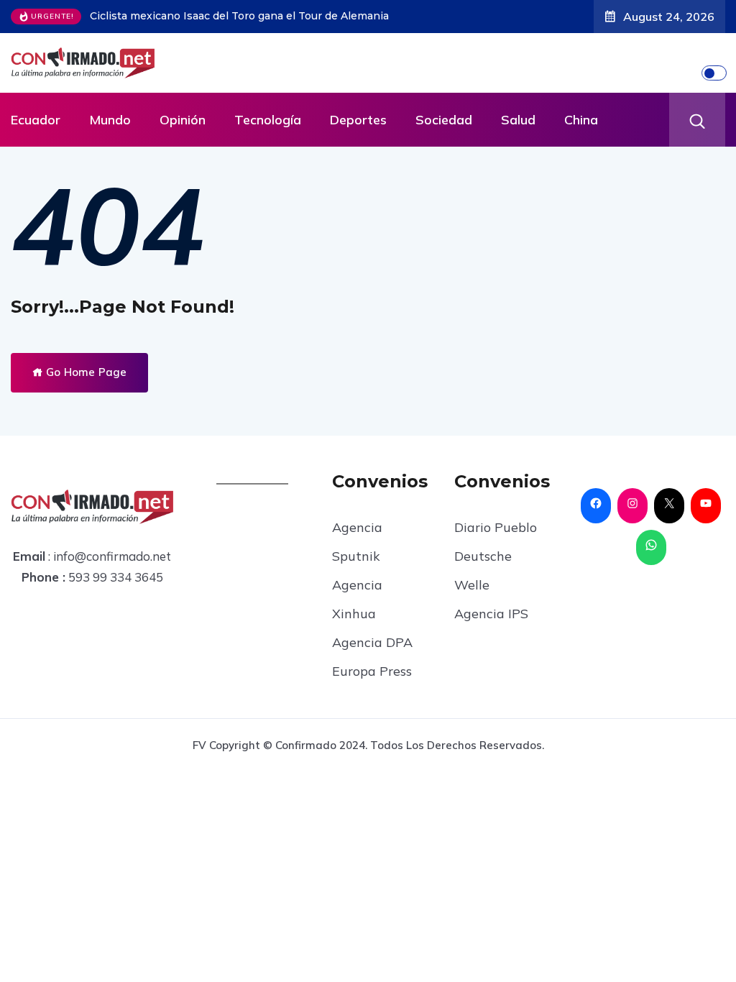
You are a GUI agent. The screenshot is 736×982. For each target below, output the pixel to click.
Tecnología (267, 119)
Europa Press (372, 671)
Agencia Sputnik (357, 541)
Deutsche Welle (483, 570)
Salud (518, 119)
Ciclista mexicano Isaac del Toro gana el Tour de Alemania (239, 15)
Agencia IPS (491, 613)
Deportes (358, 119)
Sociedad (443, 119)
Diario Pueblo (495, 527)
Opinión (183, 119)
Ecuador (35, 119)
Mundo (110, 119)
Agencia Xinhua (357, 599)
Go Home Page (84, 372)
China (581, 119)
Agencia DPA (372, 642)
